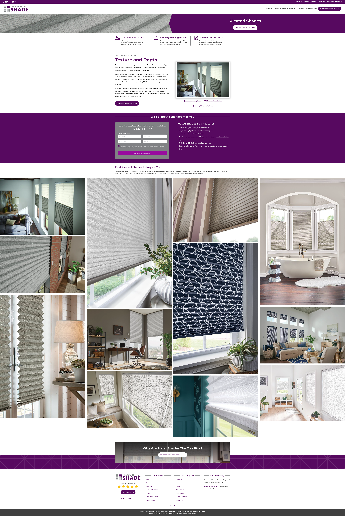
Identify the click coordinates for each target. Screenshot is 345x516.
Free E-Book (180, 493)
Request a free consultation (245, 28)
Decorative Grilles (152, 497)
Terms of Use (188, 511)
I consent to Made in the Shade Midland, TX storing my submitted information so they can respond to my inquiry (142, 147)
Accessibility (196, 511)
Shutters (149, 486)
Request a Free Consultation (127, 103)
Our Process (180, 490)
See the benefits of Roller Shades (171, 455)
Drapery (148, 493)
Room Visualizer (181, 497)
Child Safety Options (193, 101)
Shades (148, 483)
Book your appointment (211, 486)
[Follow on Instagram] (174, 505)
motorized (225, 137)
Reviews (306, 1)
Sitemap (203, 511)
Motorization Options (214, 101)
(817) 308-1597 (144, 128)
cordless (219, 137)
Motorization (150, 500)
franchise (193, 513)
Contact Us (338, 1)
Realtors (313, 1)
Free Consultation (128, 492)
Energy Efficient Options (204, 106)
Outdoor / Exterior (152, 490)
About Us (299, 1)
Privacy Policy (180, 511)
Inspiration (330, 1)
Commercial (321, 1)
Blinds (148, 479)
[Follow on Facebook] (170, 505)
